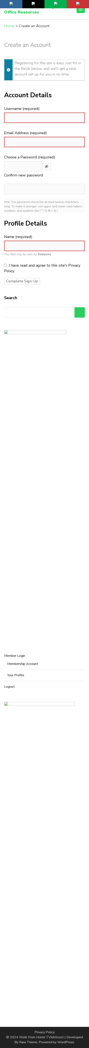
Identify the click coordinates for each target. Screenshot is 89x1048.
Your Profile (15, 675)
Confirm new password (23, 175)
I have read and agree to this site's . (42, 268)
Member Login (14, 655)
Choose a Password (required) (29, 157)
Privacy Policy (45, 1032)
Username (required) (22, 108)
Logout (9, 686)
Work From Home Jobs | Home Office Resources (35, 9)
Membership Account (22, 664)
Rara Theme (28, 1042)
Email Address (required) (25, 132)
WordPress (65, 1042)
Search (10, 298)
